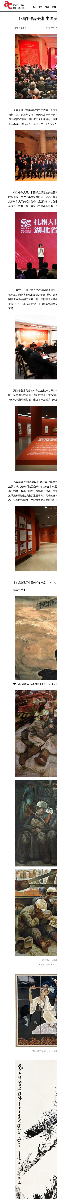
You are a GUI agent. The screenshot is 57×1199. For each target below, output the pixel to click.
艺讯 (16, 28)
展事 (22, 28)
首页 (34, 7)
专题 (47, 7)
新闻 (40, 7)
